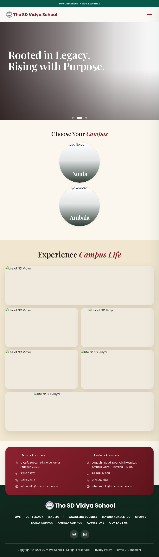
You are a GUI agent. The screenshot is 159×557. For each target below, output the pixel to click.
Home (17, 517)
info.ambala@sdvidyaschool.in (112, 486)
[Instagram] (74, 534)
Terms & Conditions (128, 550)
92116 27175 (28, 473)
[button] (73, 118)
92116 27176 (28, 480)
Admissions (96, 523)
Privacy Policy (103, 550)
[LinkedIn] (85, 534)
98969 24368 (101, 473)
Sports (140, 517)
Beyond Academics (116, 517)
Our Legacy (34, 517)
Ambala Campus (70, 523)
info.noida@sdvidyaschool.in (39, 486)
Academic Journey (83, 517)
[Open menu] (149, 14)
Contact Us (118, 523)
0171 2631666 (100, 480)
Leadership (56, 517)
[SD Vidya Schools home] (31, 14)
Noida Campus (42, 523)
